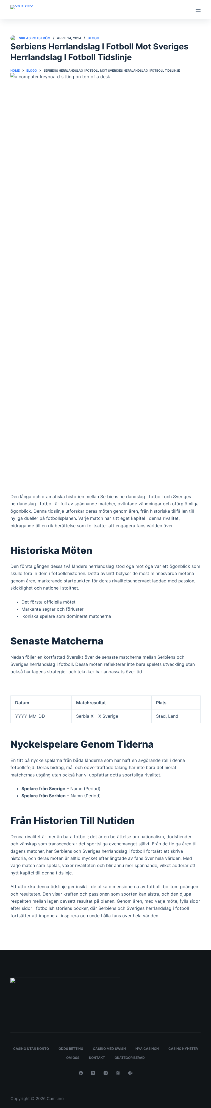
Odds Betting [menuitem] (71, 1049)
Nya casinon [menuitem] (147, 1049)
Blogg (93, 38)
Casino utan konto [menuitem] (31, 1049)
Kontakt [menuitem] (97, 1058)
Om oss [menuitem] (72, 1058)
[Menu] (198, 9)
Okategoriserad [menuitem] (130, 1058)
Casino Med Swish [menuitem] (109, 1049)
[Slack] (130, 1073)
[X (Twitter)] (93, 1073)
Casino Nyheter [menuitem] (183, 1049)
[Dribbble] (118, 1073)
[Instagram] (106, 1073)
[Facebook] (81, 1073)
